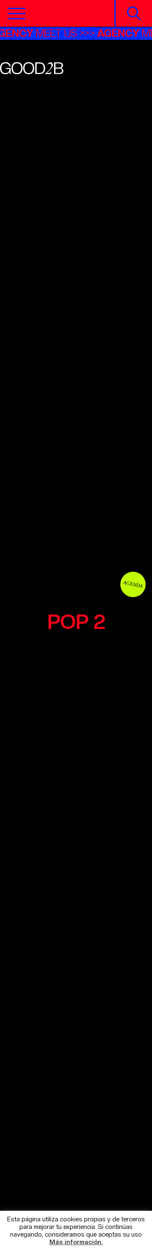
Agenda (133, 584)
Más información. (76, 1242)
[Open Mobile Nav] (16, 13)
